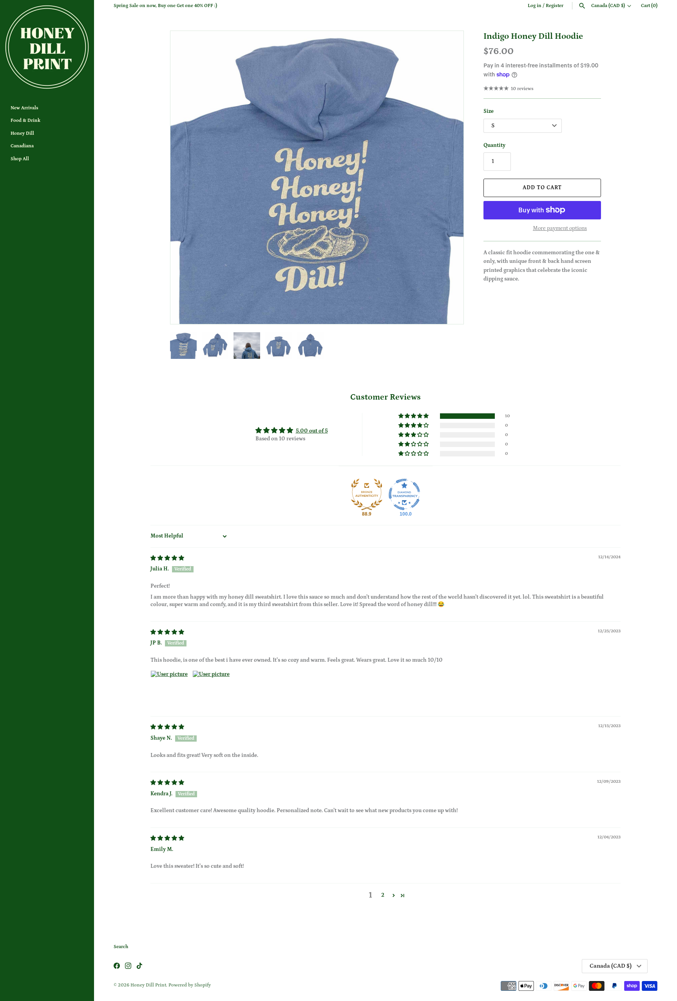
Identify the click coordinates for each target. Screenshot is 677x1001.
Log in (534, 5)
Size (488, 111)
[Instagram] (128, 966)
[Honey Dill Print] (47, 47)
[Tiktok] (139, 966)
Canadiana (22, 145)
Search (121, 946)
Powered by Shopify (189, 985)
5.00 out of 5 (312, 431)
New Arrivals (24, 107)
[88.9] (366, 494)
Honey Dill (22, 133)
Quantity (494, 145)
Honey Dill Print (148, 985)
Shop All (20, 158)
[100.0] (404, 494)
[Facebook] (117, 966)
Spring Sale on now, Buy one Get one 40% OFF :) (165, 5)
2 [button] (382, 895)
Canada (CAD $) (608, 5)
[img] (167, 558)
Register (554, 5)
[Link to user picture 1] (169, 689)
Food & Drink (25, 120)
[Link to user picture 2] (211, 689)
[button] (447, 177)
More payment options (560, 228)
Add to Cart (542, 188)
